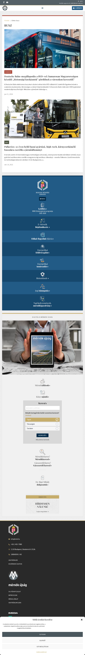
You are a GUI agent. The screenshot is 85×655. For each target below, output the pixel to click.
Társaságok (31, 424)
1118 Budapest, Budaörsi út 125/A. (23, 549)
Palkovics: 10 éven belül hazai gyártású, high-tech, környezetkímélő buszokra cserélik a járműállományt (40, 148)
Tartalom (30, 428)
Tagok (29, 420)
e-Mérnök (78, 8)
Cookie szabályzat (41, 652)
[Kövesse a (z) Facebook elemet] (4, 2)
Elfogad (43, 634)
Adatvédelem (13, 560)
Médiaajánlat (13, 599)
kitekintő (8, 72)
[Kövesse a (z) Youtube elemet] (7, 2)
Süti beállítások (42, 647)
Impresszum (13, 595)
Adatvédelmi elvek (15, 603)
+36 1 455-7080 (16, 544)
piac (6, 142)
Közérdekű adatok (15, 564)
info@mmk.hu (15, 539)
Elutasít (42, 640)
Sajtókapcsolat (15, 592)
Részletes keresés (42, 440)
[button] (82, 620)
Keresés (42, 435)
